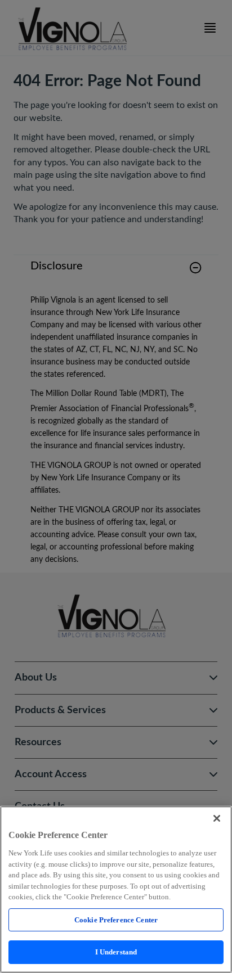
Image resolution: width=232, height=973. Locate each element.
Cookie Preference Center (116, 920)
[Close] (216, 818)
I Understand (116, 952)
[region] (116, 889)
